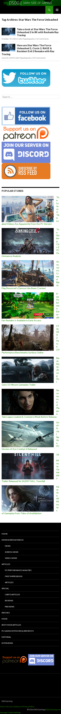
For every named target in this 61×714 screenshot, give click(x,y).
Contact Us (17, 706)
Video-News (11, 558)
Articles (6, 564)
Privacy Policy (28, 706)
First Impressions (13, 576)
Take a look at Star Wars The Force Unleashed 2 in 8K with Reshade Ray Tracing (38, 32)
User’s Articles (12, 594)
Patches (6, 612)
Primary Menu (57, 10)
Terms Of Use (6, 706)
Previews (9, 606)
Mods (4, 619)
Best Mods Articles (11, 625)
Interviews (7, 643)
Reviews (9, 600)
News (7, 546)
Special (5, 588)
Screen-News (11, 552)
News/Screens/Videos (12, 540)
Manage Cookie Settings (10, 712)
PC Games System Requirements (18, 631)
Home (5, 534)
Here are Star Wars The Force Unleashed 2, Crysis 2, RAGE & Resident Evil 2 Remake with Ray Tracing (28, 50)
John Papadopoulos (26, 39)
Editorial (6, 637)
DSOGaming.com (53, 709)
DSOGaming (7, 701)
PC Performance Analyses (18, 570)
